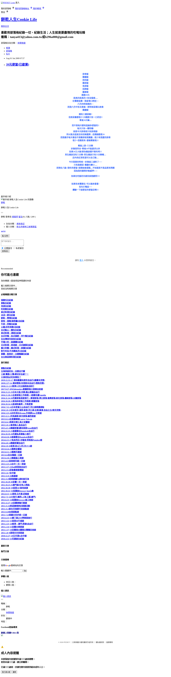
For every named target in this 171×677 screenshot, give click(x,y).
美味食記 (21, 224)
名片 (8, 54)
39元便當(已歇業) (17, 64)
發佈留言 (5, 251)
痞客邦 (15, 217)
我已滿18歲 (6, 672)
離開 (14, 672)
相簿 (8, 48)
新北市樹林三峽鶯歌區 (27, 227)
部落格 (9, 51)
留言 (21, 217)
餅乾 (3, 202)
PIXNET (67, 642)
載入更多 (5, 236)
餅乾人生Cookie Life (19, 19)
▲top (3, 231)
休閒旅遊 (22, 43)
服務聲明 (109, 642)
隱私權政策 (100, 642)
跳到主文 (5, 26)
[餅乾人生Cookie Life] (2, 635)
